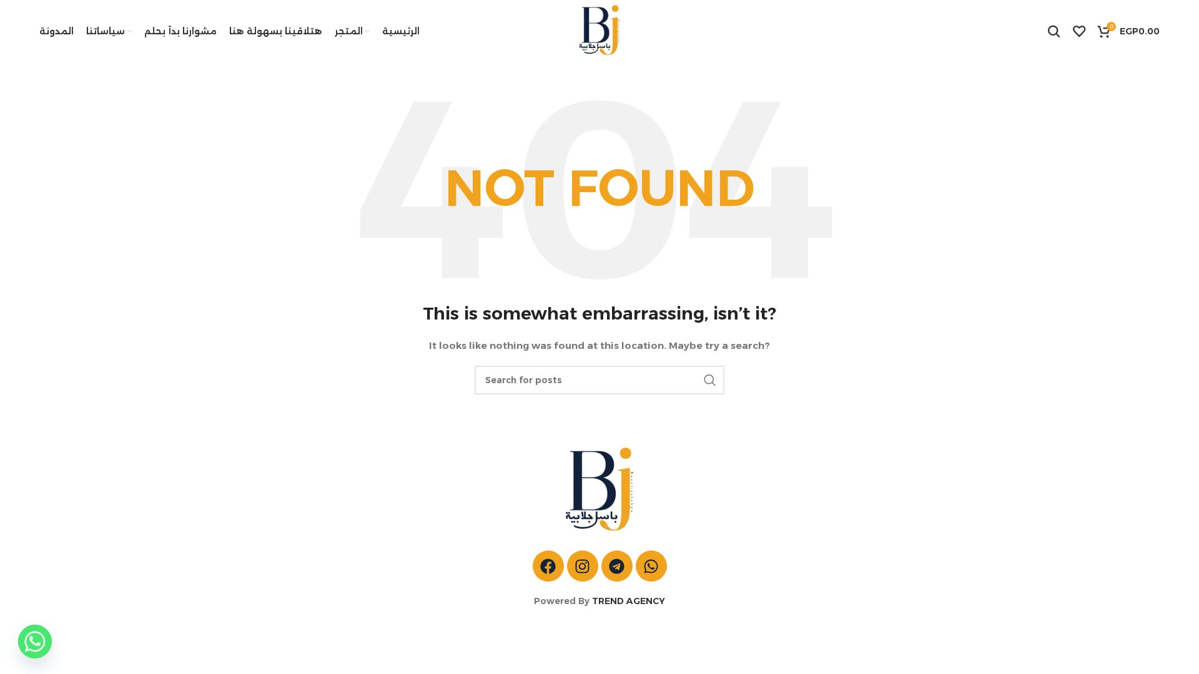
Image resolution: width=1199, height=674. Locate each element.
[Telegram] (617, 566)
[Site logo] (599, 30)
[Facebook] (548, 566)
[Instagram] (582, 566)
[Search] (1054, 31)
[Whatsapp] (651, 566)
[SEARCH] (710, 380)
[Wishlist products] (1079, 31)
